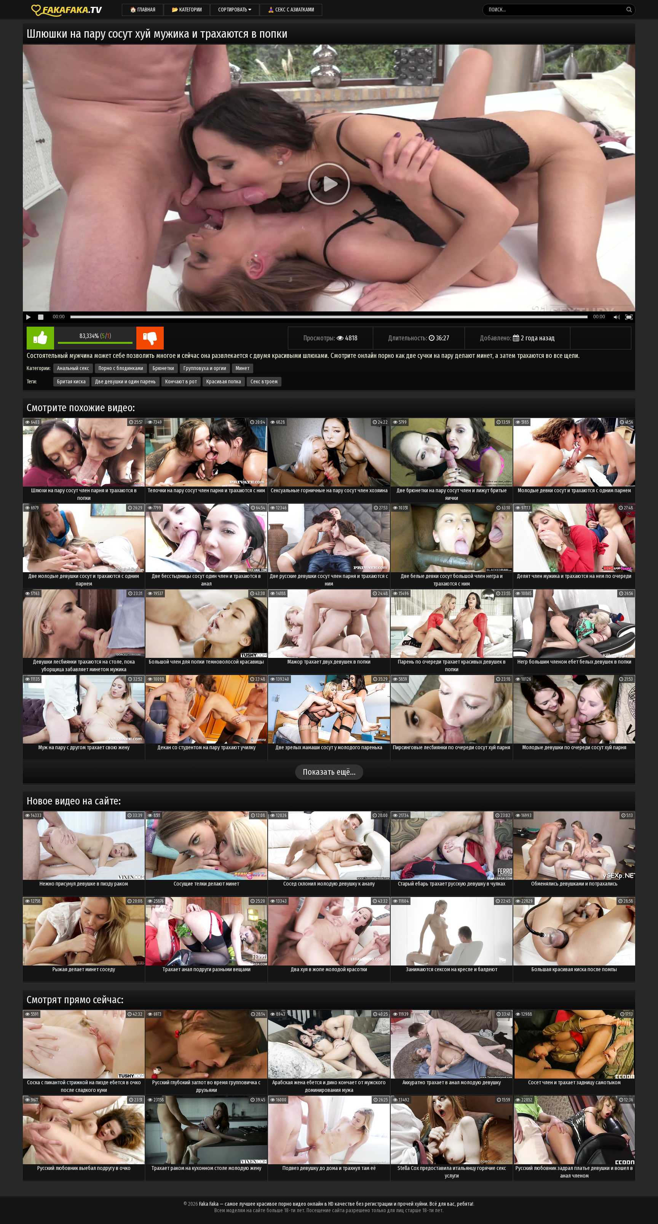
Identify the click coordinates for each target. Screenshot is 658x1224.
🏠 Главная (142, 9)
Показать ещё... (329, 772)
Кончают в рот (181, 381)
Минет (242, 368)
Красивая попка (223, 381)
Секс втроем (264, 381)
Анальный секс (73, 368)
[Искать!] (629, 9)
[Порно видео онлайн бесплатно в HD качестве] (66, 9)
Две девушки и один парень (125, 381)
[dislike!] (150, 338)
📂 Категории (187, 9)
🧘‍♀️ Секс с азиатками (291, 9)
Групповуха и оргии (205, 368)
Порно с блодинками (121, 368)
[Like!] (40, 338)
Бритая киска (71, 381)
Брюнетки (163, 368)
